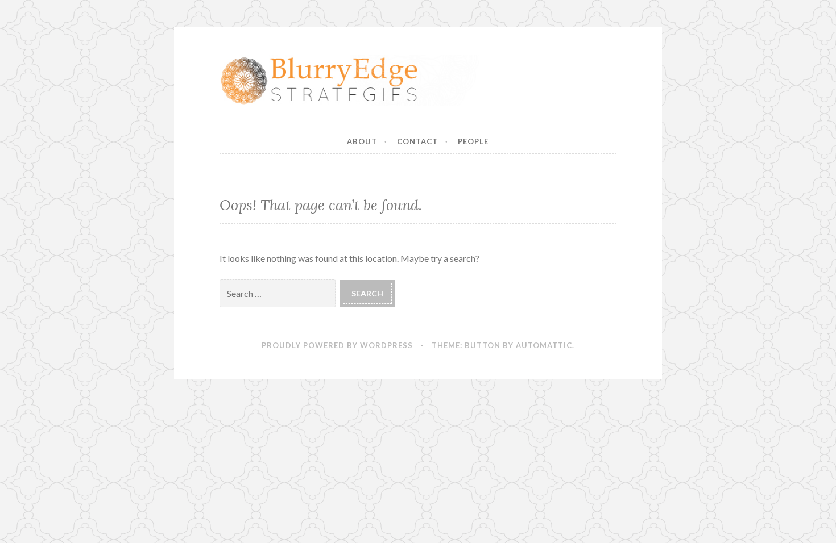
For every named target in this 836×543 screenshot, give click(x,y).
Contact (417, 141)
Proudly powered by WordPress (337, 345)
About (362, 141)
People (473, 141)
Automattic (544, 345)
